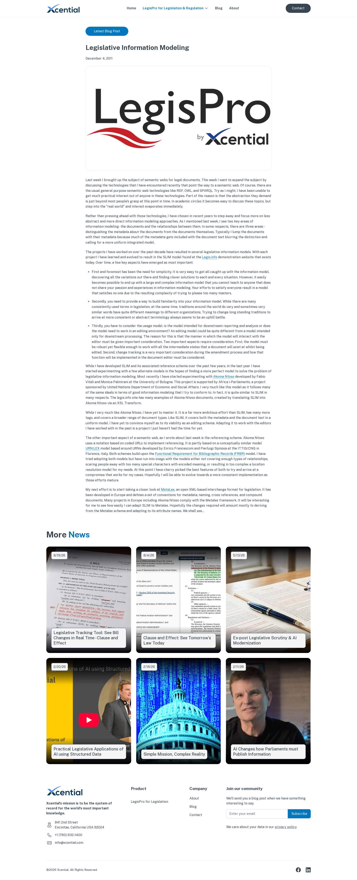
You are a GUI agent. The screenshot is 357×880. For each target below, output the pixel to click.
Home (131, 8)
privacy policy (285, 827)
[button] (175, 8)
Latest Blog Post (107, 31)
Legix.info (209, 257)
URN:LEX (93, 448)
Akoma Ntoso (223, 377)
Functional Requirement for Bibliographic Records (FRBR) (200, 454)
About (234, 8)
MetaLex (168, 490)
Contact (298, 8)
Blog (219, 8)
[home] (63, 8)
